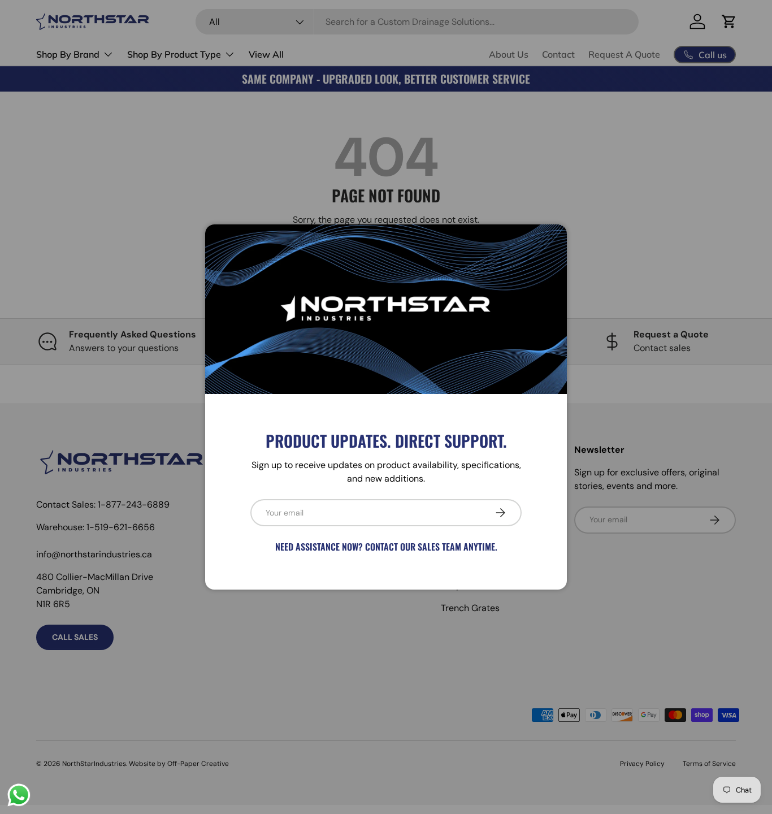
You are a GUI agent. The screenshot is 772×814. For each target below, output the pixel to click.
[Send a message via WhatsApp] (19, 795)
